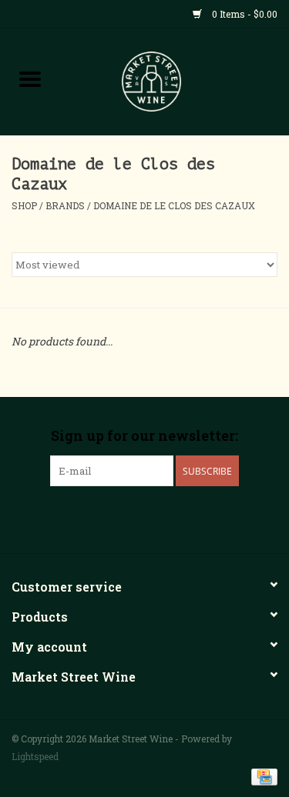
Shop (24, 205)
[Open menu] (30, 78)
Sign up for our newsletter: (144, 436)
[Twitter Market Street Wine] (145, 517)
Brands (65, 205)
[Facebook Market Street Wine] (118, 517)
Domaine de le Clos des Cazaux (174, 205)
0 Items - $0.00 (243, 14)
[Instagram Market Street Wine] (172, 517)
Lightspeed (35, 756)
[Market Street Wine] (175, 80)
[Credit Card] (261, 775)
